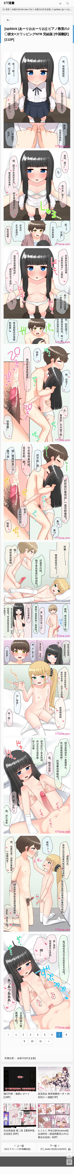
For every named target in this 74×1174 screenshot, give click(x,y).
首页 (8, 9)
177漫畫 (9, 3)
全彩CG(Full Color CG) (22, 9)
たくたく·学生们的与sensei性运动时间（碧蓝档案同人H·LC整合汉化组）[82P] (53, 1134)
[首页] (69, 1149)
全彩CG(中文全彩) (43, 9)
